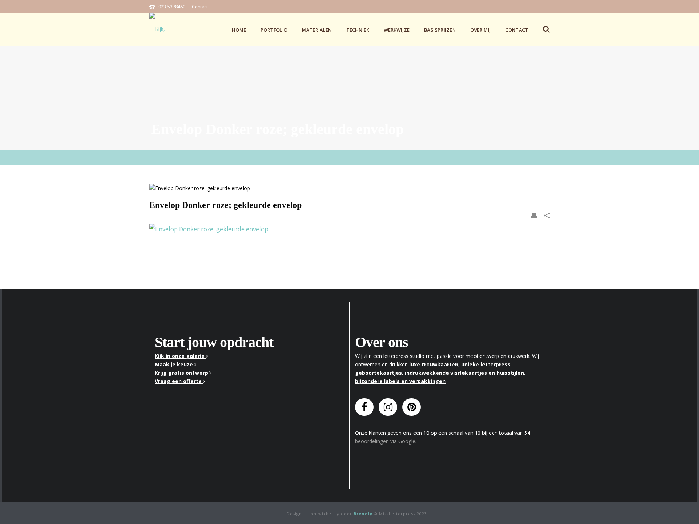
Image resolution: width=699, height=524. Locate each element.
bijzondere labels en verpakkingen (400, 381)
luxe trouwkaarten (433, 364)
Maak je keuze (174, 364)
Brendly (363, 513)
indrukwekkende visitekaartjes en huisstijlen (464, 372)
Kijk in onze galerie (180, 355)
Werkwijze (397, 30)
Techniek (357, 30)
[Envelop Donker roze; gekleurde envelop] (349, 187)
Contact (200, 7)
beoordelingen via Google (385, 441)
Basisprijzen (440, 30)
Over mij (480, 30)
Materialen (317, 30)
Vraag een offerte (179, 381)
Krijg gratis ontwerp (182, 372)
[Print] (534, 215)
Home (239, 30)
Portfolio (274, 30)
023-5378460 (171, 6)
